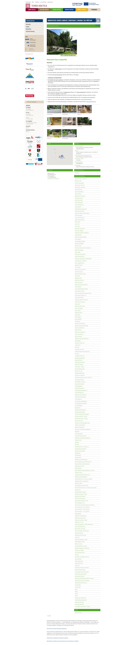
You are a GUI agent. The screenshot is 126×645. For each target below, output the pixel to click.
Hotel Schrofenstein (79, 297)
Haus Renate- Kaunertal (80, 187)
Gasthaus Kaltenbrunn (79, 328)
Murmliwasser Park (79, 420)
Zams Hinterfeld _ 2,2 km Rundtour (82, 509)
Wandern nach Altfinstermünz (81, 459)
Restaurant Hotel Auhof (80, 306)
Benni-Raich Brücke (79, 533)
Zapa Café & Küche (79, 334)
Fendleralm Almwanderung (80, 516)
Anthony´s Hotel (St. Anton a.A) (81, 299)
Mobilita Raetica (81, 10)
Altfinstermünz (78, 457)
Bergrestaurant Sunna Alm (80, 535)
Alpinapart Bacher (78, 265)
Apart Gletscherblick (79, 191)
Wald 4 (76, 595)
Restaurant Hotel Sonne (80, 323)
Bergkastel (77, 431)
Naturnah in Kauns (79, 198)
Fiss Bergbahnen (78, 399)
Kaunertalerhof (78, 207)
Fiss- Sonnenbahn (78, 405)
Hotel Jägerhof (78, 286)
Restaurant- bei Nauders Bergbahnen (82, 429)
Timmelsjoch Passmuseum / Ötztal (82, 606)
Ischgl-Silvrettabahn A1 (80, 388)
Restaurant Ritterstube (79, 362)
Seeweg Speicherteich (79, 576)
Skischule (77, 444)
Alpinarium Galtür (78, 483)
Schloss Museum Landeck (80, 492)
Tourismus (94, 10)
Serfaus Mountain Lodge (80, 274)
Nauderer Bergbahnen (79, 427)
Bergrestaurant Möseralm (80, 410)
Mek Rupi (77, 353)
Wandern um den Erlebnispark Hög (82, 423)
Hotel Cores (77, 276)
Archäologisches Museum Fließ (81, 485)
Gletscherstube (78, 559)
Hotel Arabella (78, 239)
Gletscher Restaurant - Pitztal (81, 539)
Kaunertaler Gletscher (79, 384)
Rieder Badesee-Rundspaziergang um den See (84, 470)
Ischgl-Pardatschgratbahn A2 (81, 390)
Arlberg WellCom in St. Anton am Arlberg (83, 479)
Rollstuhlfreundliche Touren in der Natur (83, 377)
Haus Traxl (77, 224)
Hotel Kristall (77, 252)
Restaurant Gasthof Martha (80, 237)
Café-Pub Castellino (79, 364)
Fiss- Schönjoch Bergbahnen (81, 401)
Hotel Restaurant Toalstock (80, 261)
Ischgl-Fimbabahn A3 (79, 392)
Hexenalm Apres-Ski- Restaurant (82, 338)
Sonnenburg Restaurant (80, 412)
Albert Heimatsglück (79, 250)
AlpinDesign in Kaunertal (80, 196)
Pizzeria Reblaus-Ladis (79, 369)
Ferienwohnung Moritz (79, 217)
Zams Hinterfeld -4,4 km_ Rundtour (82, 507)
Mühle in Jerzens (78, 544)
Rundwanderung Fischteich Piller (82, 572)
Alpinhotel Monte (78, 312)
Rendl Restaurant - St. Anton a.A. (82, 446)
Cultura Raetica (44, 10)
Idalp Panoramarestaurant (80, 397)
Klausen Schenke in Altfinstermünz (82, 464)
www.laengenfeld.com (91, 101)
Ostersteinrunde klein (79, 602)
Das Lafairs (77, 226)
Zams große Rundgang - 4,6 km (81, 500)
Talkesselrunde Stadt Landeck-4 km (82, 474)
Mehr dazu (27, 127)
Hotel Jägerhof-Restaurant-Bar (81, 289)
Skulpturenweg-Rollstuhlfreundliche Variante (84, 578)
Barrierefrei (28, 29)
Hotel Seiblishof (78, 319)
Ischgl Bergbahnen (79, 386)
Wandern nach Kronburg (80, 496)
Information (28, 24)
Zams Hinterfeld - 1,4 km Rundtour (82, 511)
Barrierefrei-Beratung (30, 31)
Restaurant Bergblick (79, 243)
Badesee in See (78, 181)
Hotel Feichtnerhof (79, 202)
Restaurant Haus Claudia (80, 269)
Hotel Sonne (77, 321)
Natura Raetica (57, 10)
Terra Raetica (32, 10)
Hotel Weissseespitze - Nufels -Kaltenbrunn (84, 524)
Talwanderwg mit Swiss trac (81, 582)
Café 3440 (77, 537)
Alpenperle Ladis (78, 278)
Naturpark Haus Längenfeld (80, 178)
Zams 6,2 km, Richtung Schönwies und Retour (84, 505)
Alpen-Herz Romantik (79, 280)
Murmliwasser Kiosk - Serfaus (81, 418)
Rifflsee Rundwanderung (80, 570)
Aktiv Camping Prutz (79, 204)
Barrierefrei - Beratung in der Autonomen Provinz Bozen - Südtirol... (63, 641)
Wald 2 (76, 591)
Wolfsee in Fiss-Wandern (80, 425)
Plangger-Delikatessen (79, 373)
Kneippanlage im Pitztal (80, 541)
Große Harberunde (79, 561)
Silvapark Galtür (78, 440)
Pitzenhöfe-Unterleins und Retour (82, 567)
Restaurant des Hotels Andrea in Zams (83, 293)
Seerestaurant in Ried (79, 466)
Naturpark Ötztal (78, 612)
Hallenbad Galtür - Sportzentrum (82, 481)
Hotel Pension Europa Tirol (80, 295)
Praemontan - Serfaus (79, 366)
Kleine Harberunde (79, 563)
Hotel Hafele (77, 222)
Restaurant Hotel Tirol (79, 343)
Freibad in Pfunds (78, 472)
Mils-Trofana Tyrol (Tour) (80, 529)
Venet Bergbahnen (79, 433)
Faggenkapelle (78, 513)
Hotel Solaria (77, 315)
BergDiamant (77, 408)
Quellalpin (77, 442)
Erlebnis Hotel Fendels (79, 211)
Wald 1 (76, 589)
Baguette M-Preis (78, 360)
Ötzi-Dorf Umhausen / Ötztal (81, 494)
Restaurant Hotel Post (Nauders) (82, 232)
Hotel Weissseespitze (79, 183)
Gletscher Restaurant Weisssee (81, 325)
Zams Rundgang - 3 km (80, 503)
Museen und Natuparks (80, 375)
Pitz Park (77, 554)
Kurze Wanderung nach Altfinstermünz (83, 462)
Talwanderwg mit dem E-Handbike (82, 580)
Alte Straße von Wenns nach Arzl (82, 557)
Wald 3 (76, 593)
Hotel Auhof (77, 304)
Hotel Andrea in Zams (79, 291)
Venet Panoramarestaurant (80, 436)
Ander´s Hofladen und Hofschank (82, 531)
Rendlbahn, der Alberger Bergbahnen (82, 438)
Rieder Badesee (78, 468)
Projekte (27, 26)
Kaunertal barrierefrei (79, 379)
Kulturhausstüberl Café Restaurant (82, 351)
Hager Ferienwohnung (79, 220)
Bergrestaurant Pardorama (80, 395)
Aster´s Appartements (79, 263)
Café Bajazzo (77, 341)
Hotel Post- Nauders (79, 230)
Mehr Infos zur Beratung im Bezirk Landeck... (57, 638)
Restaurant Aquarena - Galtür (81, 520)
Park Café (77, 347)
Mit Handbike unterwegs (80, 382)
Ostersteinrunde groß (79, 604)
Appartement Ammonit (80, 185)
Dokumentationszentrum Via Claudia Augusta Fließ (85, 487)
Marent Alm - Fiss (78, 371)
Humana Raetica (69, 10)
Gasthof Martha (78, 235)
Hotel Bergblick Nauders (80, 241)
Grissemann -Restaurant (80, 332)
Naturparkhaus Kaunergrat (80, 449)
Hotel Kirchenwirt (78, 189)
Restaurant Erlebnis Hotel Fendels (82, 213)
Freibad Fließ (77, 453)
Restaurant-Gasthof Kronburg (81, 284)
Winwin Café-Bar (78, 336)
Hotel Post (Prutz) (78, 200)
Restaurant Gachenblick (80, 451)
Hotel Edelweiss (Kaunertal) (80, 209)
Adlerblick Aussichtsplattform (81, 477)
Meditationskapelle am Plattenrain (82, 548)
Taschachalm (78, 585)
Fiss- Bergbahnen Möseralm (81, 403)
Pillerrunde (77, 565)
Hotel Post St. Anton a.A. (80, 302)
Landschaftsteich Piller (80, 552)
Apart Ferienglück (78, 215)
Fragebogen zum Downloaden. (88, 97)
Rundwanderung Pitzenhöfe (81, 574)
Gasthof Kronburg (78, 282)
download (77, 172)
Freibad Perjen (78, 455)
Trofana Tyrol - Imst (79, 522)
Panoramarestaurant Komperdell (82, 414)
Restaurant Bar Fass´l (79, 349)
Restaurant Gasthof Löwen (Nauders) (83, 248)
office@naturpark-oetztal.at (53, 178)
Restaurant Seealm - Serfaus (81, 416)
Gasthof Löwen (78, 245)
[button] (55, 150)
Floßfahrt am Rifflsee (79, 550)
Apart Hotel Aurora (79, 271)
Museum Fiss (78, 490)
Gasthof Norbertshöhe (79, 256)
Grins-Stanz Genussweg (80, 498)
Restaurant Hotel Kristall (80, 254)
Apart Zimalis (77, 310)
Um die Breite (78, 587)
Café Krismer (77, 345)
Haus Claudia (77, 267)
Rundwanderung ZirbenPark (81, 600)
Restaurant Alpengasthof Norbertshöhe (83, 258)
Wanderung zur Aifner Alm (80, 598)
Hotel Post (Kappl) (79, 308)
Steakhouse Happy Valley (80, 518)
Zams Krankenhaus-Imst (80, 526)
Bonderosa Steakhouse (80, 358)
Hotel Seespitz (78, 317)
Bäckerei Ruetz (78, 330)
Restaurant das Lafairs (79, 228)
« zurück (49, 616)
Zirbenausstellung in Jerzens (81, 546)
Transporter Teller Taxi (79, 356)
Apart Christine (78, 194)
